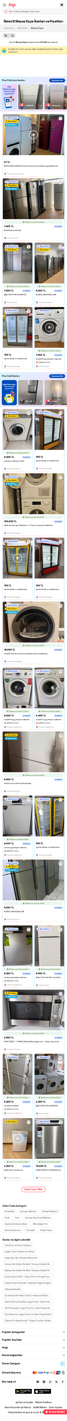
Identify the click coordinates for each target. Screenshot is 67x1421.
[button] (4, 5)
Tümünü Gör (57, 80)
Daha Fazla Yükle (33, 1189)
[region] (34, 96)
